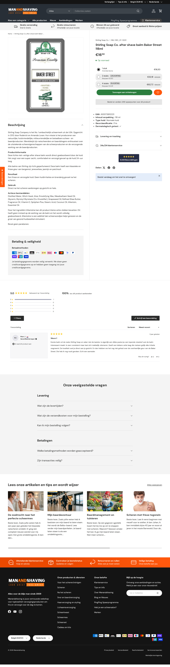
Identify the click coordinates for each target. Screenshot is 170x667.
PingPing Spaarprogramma (124, 20)
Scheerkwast (63, 612)
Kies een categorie (17, 20)
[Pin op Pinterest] (113, 167)
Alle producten (39, 20)
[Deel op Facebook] (108, 167)
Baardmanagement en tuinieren (100, 516)
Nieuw (53, 20)
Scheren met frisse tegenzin (144, 515)
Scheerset (62, 622)
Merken (79, 20)
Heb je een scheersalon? (105, 607)
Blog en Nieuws (101, 597)
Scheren (61, 587)
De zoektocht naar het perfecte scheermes (21, 516)
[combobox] (94, 11)
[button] (160, 11)
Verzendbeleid (123, 650)
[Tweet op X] (103, 167)
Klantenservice (101, 582)
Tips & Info (122, 2)
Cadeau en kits (64, 627)
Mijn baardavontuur (59, 515)
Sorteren (131, 327)
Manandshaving (19, 650)
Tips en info (99, 587)
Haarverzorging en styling (69, 602)
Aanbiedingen (65, 20)
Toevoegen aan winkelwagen (124, 92)
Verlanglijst (109, 2)
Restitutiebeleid (137, 650)
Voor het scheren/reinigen (69, 582)
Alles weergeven (154, 485)
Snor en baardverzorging (68, 597)
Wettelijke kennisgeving (153, 655)
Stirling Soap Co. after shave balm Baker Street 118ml (29, 34)
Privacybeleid (109, 650)
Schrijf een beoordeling (147, 319)
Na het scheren (64, 592)
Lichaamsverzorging (66, 607)
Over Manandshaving (103, 592)
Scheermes (62, 617)
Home (10, 34)
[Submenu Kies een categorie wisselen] (28, 20)
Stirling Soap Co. (102, 40)
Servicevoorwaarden (154, 650)
